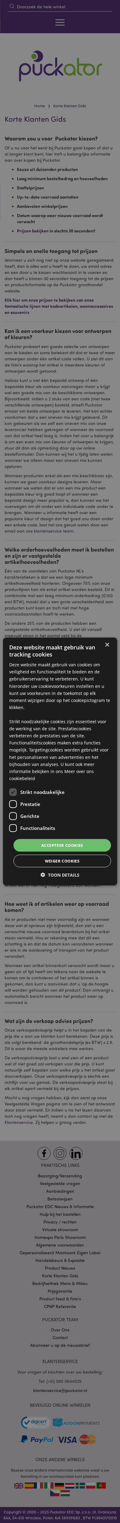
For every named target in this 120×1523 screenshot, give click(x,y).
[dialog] (60, 761)
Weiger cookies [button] (62, 861)
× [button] (107, 644)
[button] (60, 875)
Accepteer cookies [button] (62, 845)
